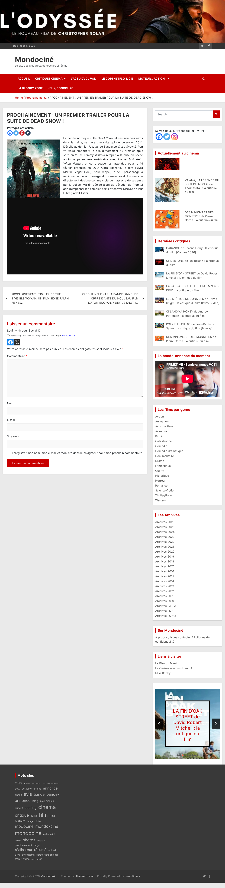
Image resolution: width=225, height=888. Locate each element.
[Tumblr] (28, 133)
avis (28, 794)
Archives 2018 (164, 561)
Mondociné (34, 59)
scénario (52, 850)
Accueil (24, 78)
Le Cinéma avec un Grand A (173, 668)
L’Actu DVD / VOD (83, 78)
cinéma (47, 807)
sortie (39, 854)
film (43, 815)
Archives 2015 (164, 576)
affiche (37, 788)
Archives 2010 (164, 601)
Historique (162, 475)
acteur (27, 783)
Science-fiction (165, 490)
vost (33, 859)
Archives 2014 (164, 581)
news (18, 840)
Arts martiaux (164, 426)
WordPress (133, 876)
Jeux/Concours (60, 88)
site (17, 854)
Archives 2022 (165, 541)
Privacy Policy (68, 335)
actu (17, 788)
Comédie (161, 446)
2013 (18, 783)
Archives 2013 (164, 586)
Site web (13, 436)
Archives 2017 (164, 566)
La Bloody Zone (30, 88)
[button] (178, 755)
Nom (10, 403)
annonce (50, 788)
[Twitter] (16, 133)
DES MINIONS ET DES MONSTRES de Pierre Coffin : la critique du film (201, 198)
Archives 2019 (164, 556)
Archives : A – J (165, 606)
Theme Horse (84, 876)
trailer (18, 859)
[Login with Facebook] (10, 342)
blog (35, 801)
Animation (162, 421)
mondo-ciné (46, 826)
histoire (20, 821)
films (52, 815)
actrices (55, 783)
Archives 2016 (164, 571)
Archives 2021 (164, 546)
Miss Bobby (163, 673)
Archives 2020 (165, 551)
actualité (27, 788)
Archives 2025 (165, 527)
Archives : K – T (165, 610)
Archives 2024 (165, 532)
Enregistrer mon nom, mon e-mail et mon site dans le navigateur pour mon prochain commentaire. (77, 453)
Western (160, 500)
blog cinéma (47, 801)
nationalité (49, 834)
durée (34, 815)
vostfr (39, 859)
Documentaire (164, 456)
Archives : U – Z (165, 615)
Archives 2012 (164, 591)
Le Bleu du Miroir (166, 663)
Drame (159, 461)
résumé (40, 850)
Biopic (159, 436)
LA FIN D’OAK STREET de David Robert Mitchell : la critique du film (187, 725)
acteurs (36, 783)
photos (29, 840)
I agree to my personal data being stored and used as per (42, 335)
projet (37, 845)
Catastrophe (163, 441)
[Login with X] (17, 342)
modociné (24, 826)
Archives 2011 (164, 596)
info (38, 821)
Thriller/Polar (163, 495)
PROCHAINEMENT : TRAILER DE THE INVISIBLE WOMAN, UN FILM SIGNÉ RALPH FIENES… (40, 298)
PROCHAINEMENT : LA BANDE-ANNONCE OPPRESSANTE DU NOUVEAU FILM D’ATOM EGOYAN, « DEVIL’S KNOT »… (110, 298)
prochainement (23, 845)
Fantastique (163, 466)
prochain (41, 841)
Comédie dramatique (169, 451)
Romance (161, 485)
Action (159, 416)
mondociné (28, 833)
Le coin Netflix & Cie (117, 78)
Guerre (159, 470)
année (18, 794)
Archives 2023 (165, 537)
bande (39, 794)
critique (22, 815)
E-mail (11, 420)
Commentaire (17, 356)
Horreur (160, 480)
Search (216, 114)
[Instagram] (174, 136)
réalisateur (23, 850)
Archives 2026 (165, 522)
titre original (51, 854)
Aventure (161, 431)
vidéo (26, 858)
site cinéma (28, 854)
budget (19, 808)
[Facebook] (10, 133)
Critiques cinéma (49, 78)
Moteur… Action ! (152, 78)
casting (31, 808)
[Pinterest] (22, 133)
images (31, 821)
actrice (46, 783)
